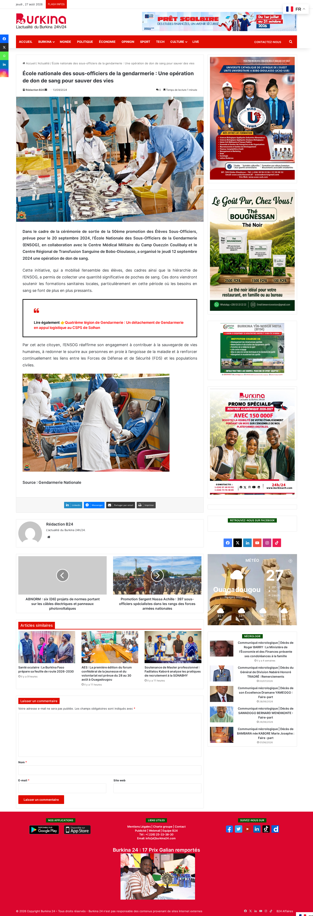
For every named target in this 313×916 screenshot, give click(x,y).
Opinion (128, 41)
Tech (160, 41)
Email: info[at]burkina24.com (156, 838)
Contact (180, 826)
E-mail (23, 780)
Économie (107, 41)
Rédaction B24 (35, 89)
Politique (85, 41)
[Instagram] (4, 73)
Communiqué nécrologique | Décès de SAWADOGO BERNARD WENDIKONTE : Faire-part (265, 713)
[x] (238, 831)
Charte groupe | (164, 826)
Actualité (44, 63)
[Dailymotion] (275, 831)
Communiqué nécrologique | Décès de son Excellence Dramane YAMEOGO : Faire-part (265, 692)
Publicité (140, 830)
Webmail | (155, 830)
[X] (4, 47)
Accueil (25, 41)
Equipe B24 (170, 830)
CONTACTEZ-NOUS (267, 42)
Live (195, 41)
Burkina (45, 41)
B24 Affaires (285, 911)
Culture (177, 41)
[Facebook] (4, 39)
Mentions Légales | (140, 826)
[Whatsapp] (4, 56)
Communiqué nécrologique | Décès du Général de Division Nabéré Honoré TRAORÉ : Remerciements (266, 672)
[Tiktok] (266, 831)
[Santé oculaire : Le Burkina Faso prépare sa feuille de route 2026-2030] (46, 647)
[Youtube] (247, 831)
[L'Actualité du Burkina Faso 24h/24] (41, 20)
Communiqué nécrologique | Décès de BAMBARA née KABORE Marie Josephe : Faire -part (265, 733)
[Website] (48, 537)
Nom (22, 762)
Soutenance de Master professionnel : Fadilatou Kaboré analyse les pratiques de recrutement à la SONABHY (173, 671)
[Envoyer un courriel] (46, 89)
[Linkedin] (4, 64)
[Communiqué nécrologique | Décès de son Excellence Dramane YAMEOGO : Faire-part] (221, 694)
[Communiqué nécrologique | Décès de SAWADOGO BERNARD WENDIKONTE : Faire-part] (221, 714)
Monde (65, 41)
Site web (119, 780)
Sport (145, 41)
